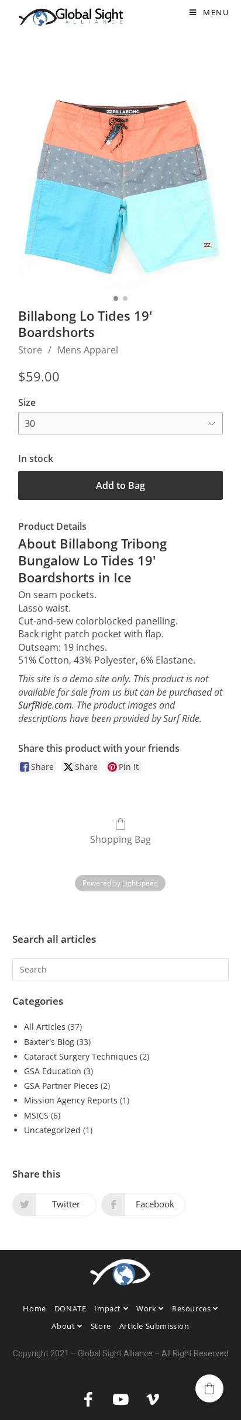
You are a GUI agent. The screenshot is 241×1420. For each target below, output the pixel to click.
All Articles (45, 1026)
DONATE (70, 1308)
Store (30, 349)
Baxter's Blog (49, 1041)
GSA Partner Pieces (61, 1085)
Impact (108, 1308)
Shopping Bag (120, 839)
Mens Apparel (87, 349)
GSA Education (52, 1071)
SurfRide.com (45, 705)
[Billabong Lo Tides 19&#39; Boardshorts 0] (120, 187)
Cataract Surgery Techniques (80, 1056)
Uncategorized (52, 1130)
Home (34, 1308)
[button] (209, 1388)
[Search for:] (120, 968)
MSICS (36, 1115)
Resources (192, 1308)
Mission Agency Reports (71, 1100)
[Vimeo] (152, 1399)
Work (147, 1308)
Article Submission (154, 1326)
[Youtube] (120, 1399)
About (64, 1326)
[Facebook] (88, 1399)
